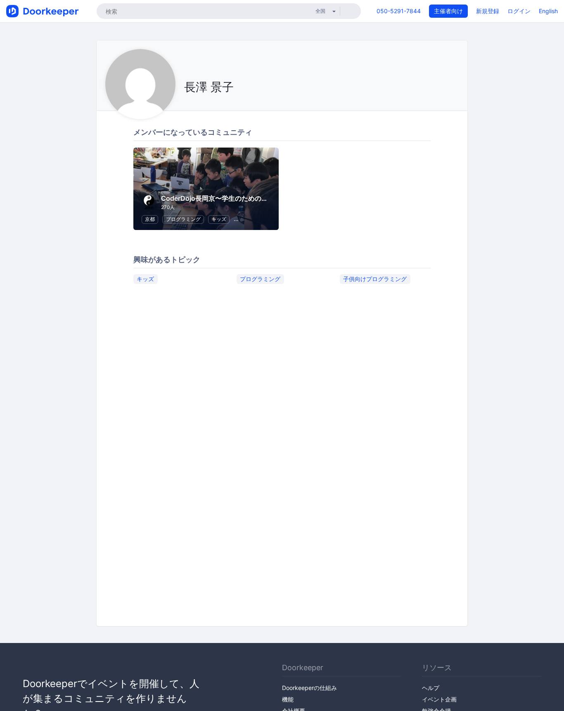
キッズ (218, 219)
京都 (150, 219)
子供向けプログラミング (375, 278)
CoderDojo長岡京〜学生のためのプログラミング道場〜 (244, 198)
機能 (288, 699)
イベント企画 (439, 699)
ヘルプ (430, 687)
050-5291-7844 (399, 10)
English (548, 10)
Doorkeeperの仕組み (309, 687)
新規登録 (487, 10)
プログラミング (183, 219)
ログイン (519, 10)
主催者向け (448, 10)
